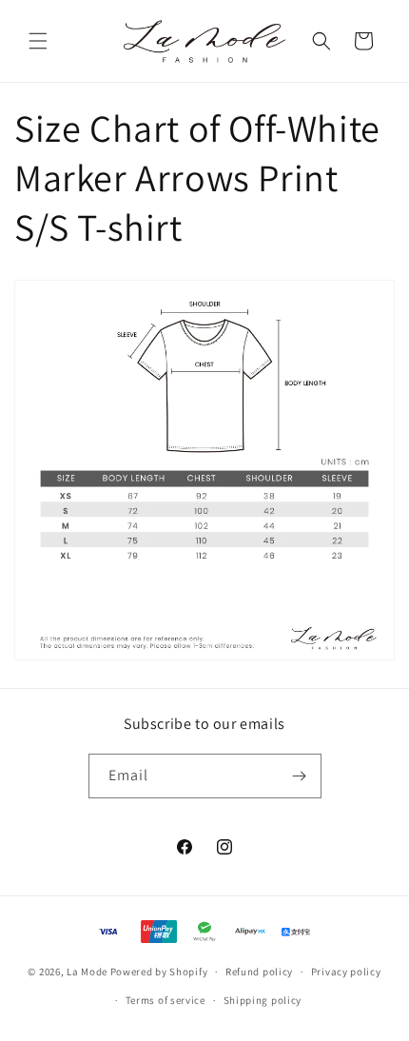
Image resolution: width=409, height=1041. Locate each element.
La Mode (87, 971)
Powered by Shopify (159, 971)
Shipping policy (263, 1000)
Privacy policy (346, 971)
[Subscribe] (300, 776)
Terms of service (165, 1000)
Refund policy (259, 971)
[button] (38, 41)
